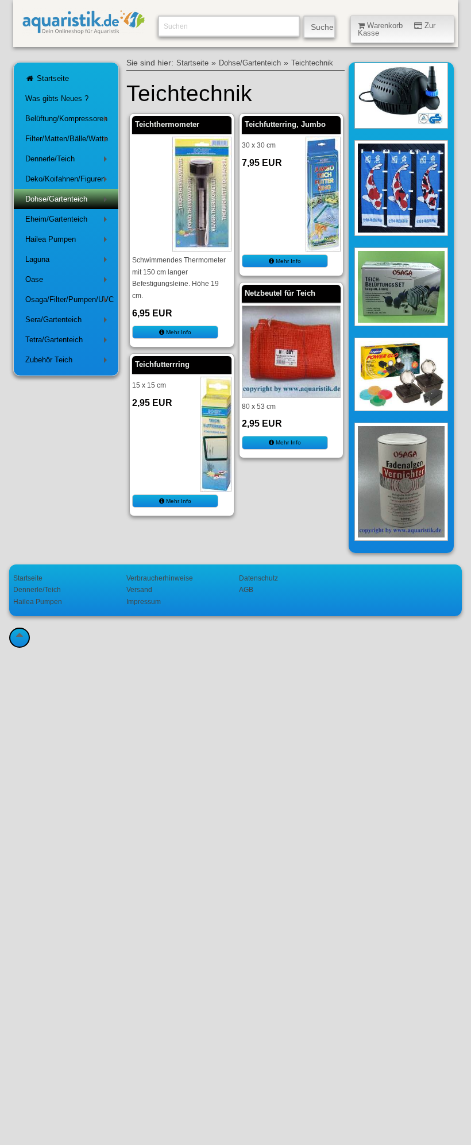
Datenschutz (258, 578)
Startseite (51, 78)
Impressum (143, 601)
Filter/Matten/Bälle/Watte (68, 141)
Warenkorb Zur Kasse (396, 29)
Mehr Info (177, 332)
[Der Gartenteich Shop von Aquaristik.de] (83, 29)
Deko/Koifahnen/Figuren (68, 181)
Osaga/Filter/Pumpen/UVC (69, 301)
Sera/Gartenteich (68, 321)
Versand (139, 589)
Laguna (68, 261)
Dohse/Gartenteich (68, 201)
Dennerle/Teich (68, 161)
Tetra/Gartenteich (68, 342)
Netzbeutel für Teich (280, 293)
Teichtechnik (312, 63)
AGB (246, 589)
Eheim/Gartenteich (68, 221)
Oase (68, 281)
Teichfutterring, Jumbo (285, 124)
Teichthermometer (167, 124)
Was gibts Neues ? (56, 98)
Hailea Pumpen (68, 241)
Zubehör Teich (68, 362)
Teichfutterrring (162, 364)
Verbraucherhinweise (159, 578)
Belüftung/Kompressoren (68, 120)
